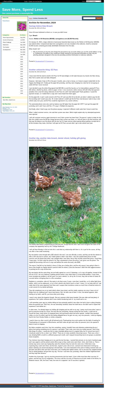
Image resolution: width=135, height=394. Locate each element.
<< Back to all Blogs (7, 1)
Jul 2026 (22, 40)
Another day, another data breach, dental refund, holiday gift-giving (57, 138)
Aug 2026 (22, 37)
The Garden (6, 47)
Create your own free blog (35, 1)
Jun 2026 (22, 42)
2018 (21, 71)
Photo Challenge (7, 42)
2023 (21, 61)
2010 (21, 91)
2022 (21, 64)
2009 (21, 93)
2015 (21, 78)
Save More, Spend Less (9, 100)
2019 (21, 69)
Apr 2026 (22, 47)
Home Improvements (8, 37)
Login (25, 1)
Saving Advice (69, 386)
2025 (21, 57)
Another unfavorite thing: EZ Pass (43, 70)
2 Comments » (49, 373)
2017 (21, 74)
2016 (21, 76)
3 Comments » (49, 61)
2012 (21, 86)
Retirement (5, 44)
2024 (21, 59)
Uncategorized (6, 49)
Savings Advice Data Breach (41, 26)
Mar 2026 (22, 49)
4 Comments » (49, 129)
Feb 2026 (22, 52)
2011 (21, 88)
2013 (21, 83)
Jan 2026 (22, 54)
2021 (21, 66)
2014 (21, 81)
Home (30, 18)
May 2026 (22, 44)
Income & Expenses (8, 40)
